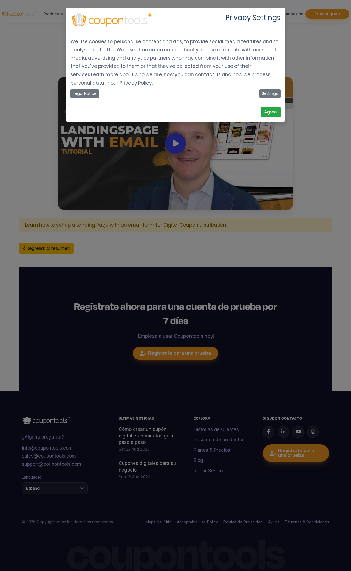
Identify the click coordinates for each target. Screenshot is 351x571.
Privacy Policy (136, 83)
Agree (270, 112)
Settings (270, 93)
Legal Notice (85, 93)
